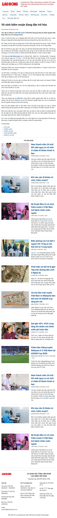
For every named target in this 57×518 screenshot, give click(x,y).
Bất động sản (35, 15)
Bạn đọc (5, 15)
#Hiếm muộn (8, 129)
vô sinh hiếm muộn (19, 33)
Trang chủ (5, 11)
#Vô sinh (7, 127)
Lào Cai (33, 253)
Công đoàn (13, 15)
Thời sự (49, 11)
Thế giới (51, 15)
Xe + (4, 18)
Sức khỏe (44, 15)
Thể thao (25, 11)
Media (18, 11)
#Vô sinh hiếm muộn (10, 133)
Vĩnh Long (34, 335)
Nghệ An (34, 278)
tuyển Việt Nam (48, 307)
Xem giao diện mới (13, 18)
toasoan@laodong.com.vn (9, 509)
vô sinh (43, 188)
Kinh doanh (33, 11)
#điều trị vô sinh (9, 135)
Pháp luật (42, 11)
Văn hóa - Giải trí (24, 15)
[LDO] (15, 152)
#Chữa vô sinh (8, 131)
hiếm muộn (47, 221)
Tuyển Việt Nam (36, 361)
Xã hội (12, 11)
